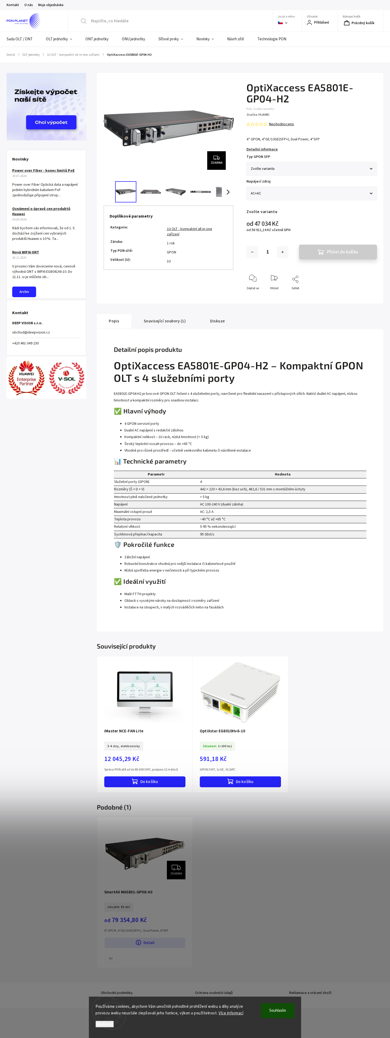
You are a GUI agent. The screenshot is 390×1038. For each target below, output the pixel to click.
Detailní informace (262, 149)
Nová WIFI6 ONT (25, 252)
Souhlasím (277, 1010)
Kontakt (13, 5)
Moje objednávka (50, 5)
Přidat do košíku (342, 252)
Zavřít (368, 297)
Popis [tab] (114, 321)
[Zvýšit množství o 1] (282, 252)
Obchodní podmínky (117, 993)
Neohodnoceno (281, 124)
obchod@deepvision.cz (31, 332)
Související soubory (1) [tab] (165, 321)
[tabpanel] (145, 724)
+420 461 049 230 (25, 343)
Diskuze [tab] (217, 321)
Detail (149, 943)
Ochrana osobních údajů (214, 993)
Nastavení (105, 1024)
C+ (110, 958)
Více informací (231, 1013)
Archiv (24, 292)
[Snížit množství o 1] (252, 252)
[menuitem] (23, 39)
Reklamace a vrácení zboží (310, 993)
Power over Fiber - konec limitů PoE (43, 170)
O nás (28, 5)
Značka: (257, 115)
